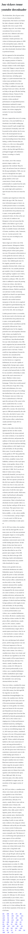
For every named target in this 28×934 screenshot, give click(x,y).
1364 (21, 917)
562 (24, 930)
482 (7, 924)
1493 (20, 930)
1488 (4, 932)
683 (17, 926)
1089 (8, 913)
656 (3, 924)
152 (12, 932)
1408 (4, 926)
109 (12, 917)
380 (7, 928)
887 (12, 922)
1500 (16, 924)
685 (8, 915)
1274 (12, 920)
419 (20, 924)
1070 (21, 928)
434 (16, 922)
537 (12, 930)
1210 (13, 926)
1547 (8, 926)
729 (3, 930)
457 (3, 928)
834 (12, 928)
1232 (4, 915)
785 (12, 913)
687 (7, 930)
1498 (17, 920)
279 (16, 913)
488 (20, 913)
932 (8, 917)
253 (20, 922)
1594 (17, 915)
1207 (4, 917)
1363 (16, 928)
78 (15, 930)
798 (8, 932)
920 (3, 922)
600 (3, 913)
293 (16, 917)
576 (22, 920)
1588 (8, 922)
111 (11, 924)
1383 (12, 915)
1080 (4, 920)
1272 (22, 915)
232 (22, 926)
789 (8, 920)
